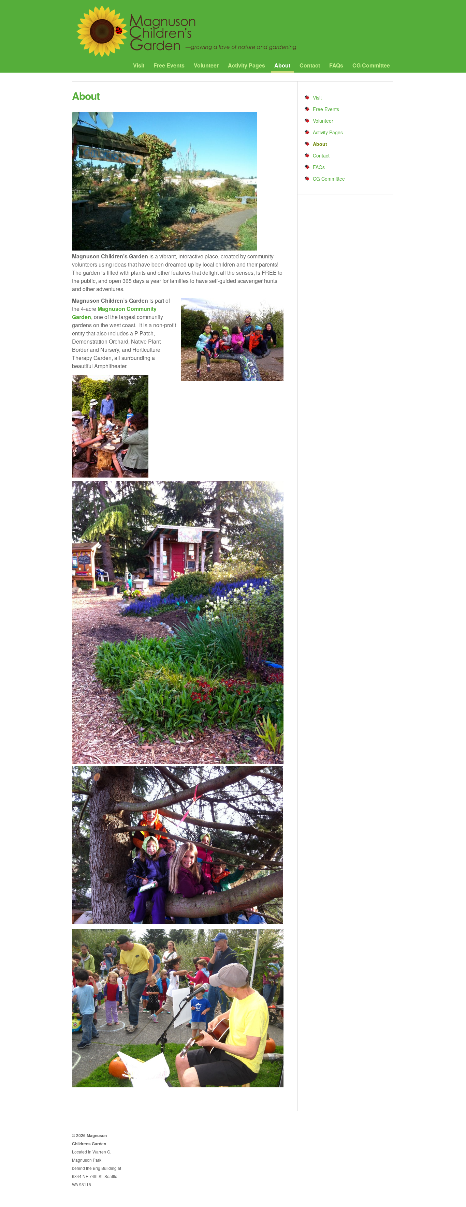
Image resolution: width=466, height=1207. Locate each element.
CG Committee (371, 65)
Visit (138, 65)
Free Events (169, 65)
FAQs (336, 65)
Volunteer (206, 65)
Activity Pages (246, 65)
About (282, 65)
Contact (310, 65)
